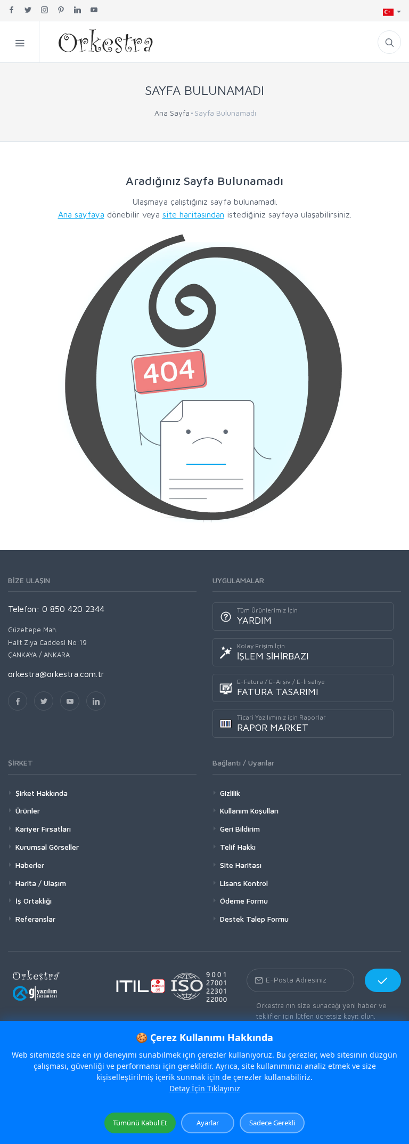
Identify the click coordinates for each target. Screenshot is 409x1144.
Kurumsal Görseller (47, 846)
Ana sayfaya (81, 214)
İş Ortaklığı (33, 900)
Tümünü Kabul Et (140, 1122)
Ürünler (27, 810)
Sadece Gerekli (272, 1122)
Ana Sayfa (172, 112)
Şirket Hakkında (41, 792)
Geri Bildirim (240, 828)
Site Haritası (240, 864)
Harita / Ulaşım (40, 883)
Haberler (29, 864)
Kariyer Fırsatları (43, 828)
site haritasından (193, 214)
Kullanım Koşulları (249, 810)
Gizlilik (230, 792)
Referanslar (35, 918)
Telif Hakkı (238, 846)
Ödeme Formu (244, 900)
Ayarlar (208, 1122)
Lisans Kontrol (244, 883)
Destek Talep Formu (254, 918)
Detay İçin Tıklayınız (204, 1088)
